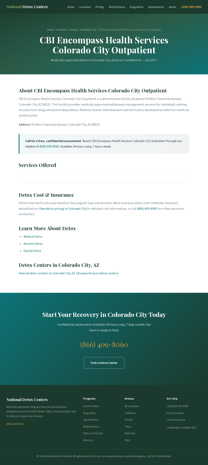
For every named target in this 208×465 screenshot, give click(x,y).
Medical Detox (33, 236)
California (130, 413)
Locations (85, 7)
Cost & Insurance (175, 420)
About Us (88, 440)
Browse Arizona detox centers (97, 273)
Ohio (127, 440)
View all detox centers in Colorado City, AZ (47, 273)
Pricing (100, 7)
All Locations (132, 406)
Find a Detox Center (104, 363)
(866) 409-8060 (191, 7)
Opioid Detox (156, 7)
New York (130, 433)
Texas (128, 427)
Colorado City (88, 30)
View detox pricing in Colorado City (62, 208)
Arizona (73, 30)
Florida (129, 420)
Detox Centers (27, 6)
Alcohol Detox (117, 7)
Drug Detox (136, 7)
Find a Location (175, 413)
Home (70, 7)
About (172, 7)
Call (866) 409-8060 (177, 406)
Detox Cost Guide (93, 433)
